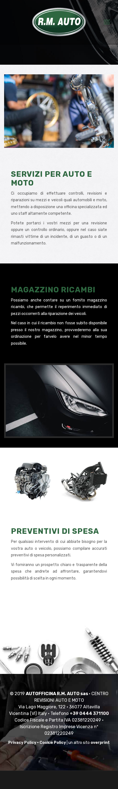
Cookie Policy (53, 742)
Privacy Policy (22, 742)
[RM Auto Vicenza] (59, 22)
